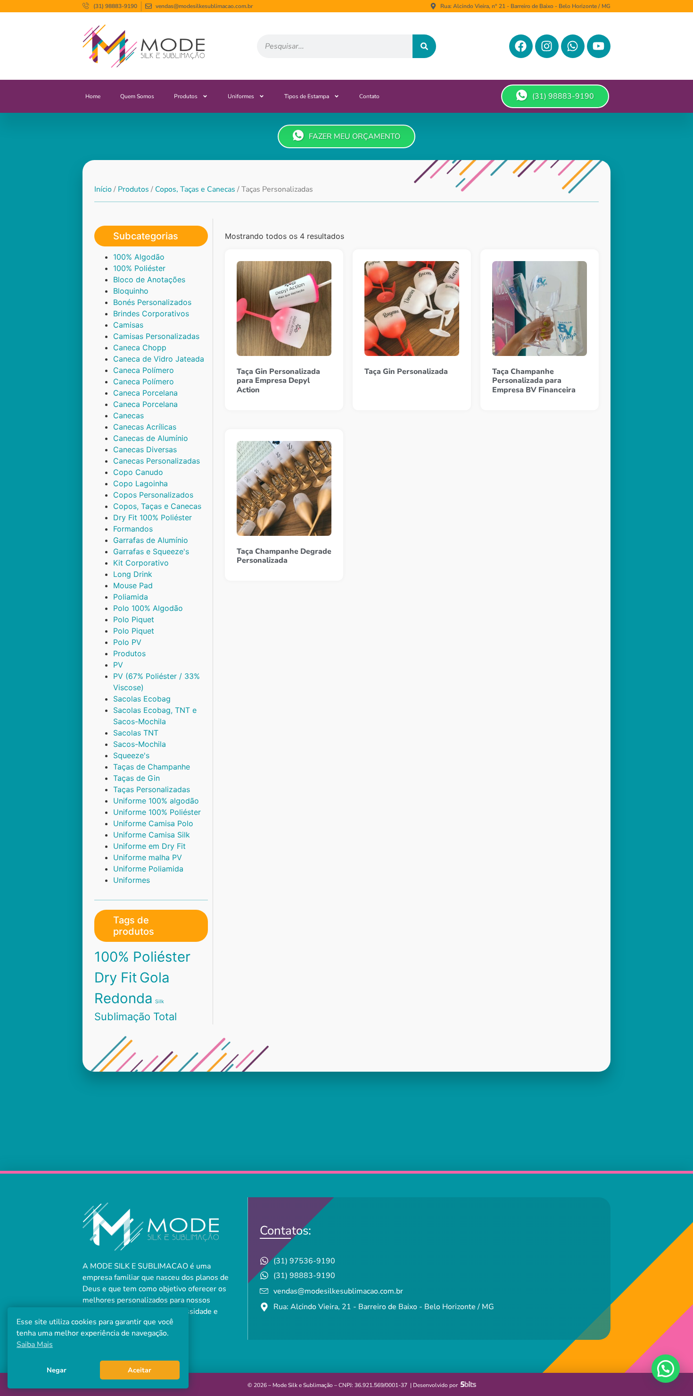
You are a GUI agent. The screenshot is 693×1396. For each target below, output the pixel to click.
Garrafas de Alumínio (150, 540)
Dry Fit (115, 977)
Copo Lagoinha (140, 483)
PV (118, 664)
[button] (666, 1368)
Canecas (128, 415)
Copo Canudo (138, 472)
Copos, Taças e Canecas (195, 189)
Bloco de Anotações (149, 279)
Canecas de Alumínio (150, 438)
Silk (159, 1001)
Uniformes (241, 96)
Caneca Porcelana (145, 393)
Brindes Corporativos (151, 313)
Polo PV (127, 642)
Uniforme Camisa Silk (151, 834)
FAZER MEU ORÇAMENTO (354, 136)
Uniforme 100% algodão (156, 800)
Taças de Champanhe (151, 766)
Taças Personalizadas (151, 789)
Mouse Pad (133, 585)
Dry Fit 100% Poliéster (152, 517)
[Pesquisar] (424, 46)
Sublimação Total (135, 1016)
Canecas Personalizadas (156, 460)
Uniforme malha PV (147, 857)
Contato (369, 96)
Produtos (186, 96)
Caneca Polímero (143, 370)
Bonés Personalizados (152, 302)
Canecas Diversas (145, 449)
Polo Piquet (133, 619)
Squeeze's (131, 755)
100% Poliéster (139, 268)
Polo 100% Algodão (148, 608)
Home (92, 96)
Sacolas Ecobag (142, 698)
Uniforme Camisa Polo (153, 823)
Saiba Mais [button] (34, 1344)
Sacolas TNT (135, 732)
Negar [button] (56, 1370)
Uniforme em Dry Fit (149, 846)
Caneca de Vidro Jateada (158, 359)
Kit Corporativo (141, 562)
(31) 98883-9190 (563, 96)
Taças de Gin (136, 778)
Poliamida (130, 596)
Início (103, 189)
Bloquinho (130, 291)
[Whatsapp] (573, 46)
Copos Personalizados (153, 494)
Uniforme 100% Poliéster (157, 812)
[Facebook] (521, 46)
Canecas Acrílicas (144, 426)
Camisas (128, 325)
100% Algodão (139, 257)
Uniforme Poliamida (148, 868)
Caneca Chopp (139, 347)
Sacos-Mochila (139, 744)
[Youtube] (598, 46)
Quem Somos (137, 96)
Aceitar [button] (139, 1370)
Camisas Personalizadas (156, 336)
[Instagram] (547, 46)
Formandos (133, 528)
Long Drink (132, 574)
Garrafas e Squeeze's (151, 551)
